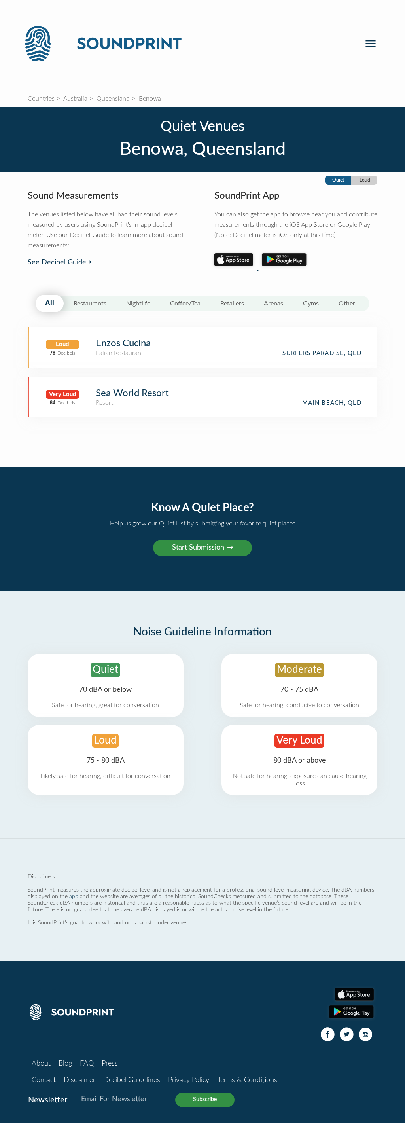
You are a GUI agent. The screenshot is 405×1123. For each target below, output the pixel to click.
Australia (75, 98)
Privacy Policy (188, 1080)
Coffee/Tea (185, 303)
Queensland (113, 98)
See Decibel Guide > (60, 262)
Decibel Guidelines (131, 1080)
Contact (44, 1080)
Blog (65, 1063)
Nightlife (138, 303)
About (41, 1063)
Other (347, 303)
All (49, 303)
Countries (41, 98)
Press (110, 1063)
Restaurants (90, 303)
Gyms (311, 303)
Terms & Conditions (247, 1080)
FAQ (87, 1063)
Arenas (273, 303)
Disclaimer (79, 1080)
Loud (365, 180)
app (73, 896)
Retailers (232, 303)
